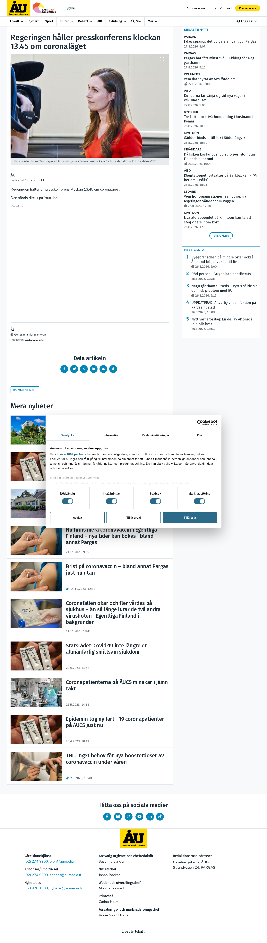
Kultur (64, 21)
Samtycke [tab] (67, 435)
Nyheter (191, 112)
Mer (150, 21)
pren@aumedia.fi (63, 861)
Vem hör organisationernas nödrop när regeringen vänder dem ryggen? (216, 201)
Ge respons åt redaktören (30, 335)
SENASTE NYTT (196, 30)
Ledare (190, 192)
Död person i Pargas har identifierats (221, 276)
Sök (138, 21)
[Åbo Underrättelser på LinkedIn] (150, 817)
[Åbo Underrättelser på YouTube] (139, 817)
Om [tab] (199, 435)
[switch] (111, 501)
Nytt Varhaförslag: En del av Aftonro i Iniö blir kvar (221, 324)
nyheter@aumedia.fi (66, 888)
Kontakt (226, 8)
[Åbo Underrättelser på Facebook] (107, 817)
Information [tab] (111, 435)
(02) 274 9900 (36, 861)
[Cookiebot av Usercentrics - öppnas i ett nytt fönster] (200, 422)
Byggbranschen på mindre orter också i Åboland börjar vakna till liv (223, 262)
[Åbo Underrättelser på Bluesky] (118, 817)
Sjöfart (34, 21)
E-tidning (115, 21)
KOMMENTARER (24, 390)
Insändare (192, 149)
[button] (246, 21)
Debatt (83, 21)
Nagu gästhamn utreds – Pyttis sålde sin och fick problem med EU (224, 291)
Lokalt (14, 21)
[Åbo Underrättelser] (133, 838)
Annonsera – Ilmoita (201, 8)
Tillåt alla (190, 517)
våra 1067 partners (72, 454)
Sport (49, 21)
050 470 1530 (36, 888)
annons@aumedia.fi (65, 875)
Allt (99, 21)
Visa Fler (221, 236)
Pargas (190, 37)
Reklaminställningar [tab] (155, 435)
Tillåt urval (133, 517)
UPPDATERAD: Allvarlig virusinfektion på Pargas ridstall (223, 307)
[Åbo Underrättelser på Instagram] (129, 817)
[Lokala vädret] (68, 8)
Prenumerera (247, 8)
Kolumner (192, 74)
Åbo (187, 91)
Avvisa (77, 517)
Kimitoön (191, 133)
